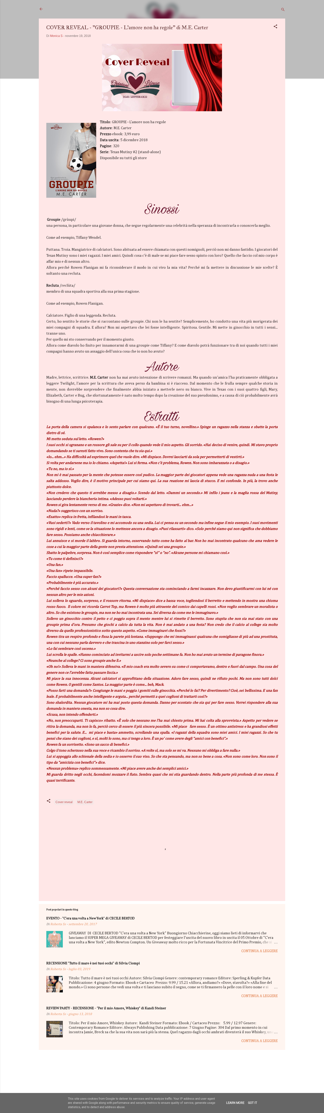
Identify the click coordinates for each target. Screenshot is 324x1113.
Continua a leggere (259, 951)
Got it (252, 1103)
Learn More (235, 1103)
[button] (275, 27)
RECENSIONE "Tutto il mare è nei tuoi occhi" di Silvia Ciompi (93, 963)
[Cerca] (283, 10)
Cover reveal (64, 802)
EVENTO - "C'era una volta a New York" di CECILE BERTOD (90, 918)
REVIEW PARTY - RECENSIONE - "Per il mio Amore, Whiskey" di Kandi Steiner (106, 1008)
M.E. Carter (84, 802)
